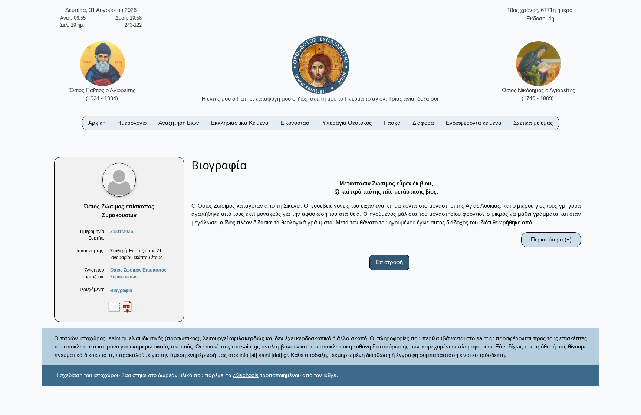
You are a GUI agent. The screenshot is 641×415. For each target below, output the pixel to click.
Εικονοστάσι (295, 123)
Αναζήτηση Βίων (178, 123)
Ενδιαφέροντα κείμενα (474, 123)
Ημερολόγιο (132, 123)
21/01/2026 (121, 231)
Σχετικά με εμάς (533, 123)
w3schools (246, 375)
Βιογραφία (121, 290)
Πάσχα (392, 123)
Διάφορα (423, 123)
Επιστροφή (389, 262)
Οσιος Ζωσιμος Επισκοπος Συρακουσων (138, 273)
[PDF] (127, 306)
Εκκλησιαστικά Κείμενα (240, 123)
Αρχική (96, 123)
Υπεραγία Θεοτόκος (347, 123)
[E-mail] (114, 306)
